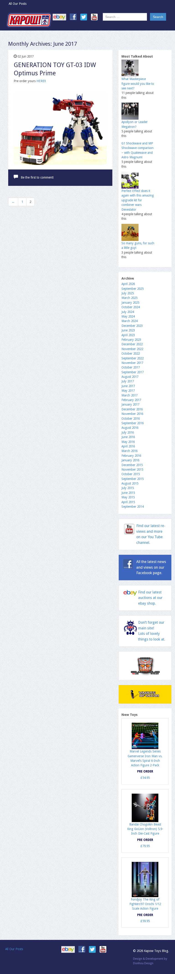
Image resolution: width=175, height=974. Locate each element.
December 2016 (132, 409)
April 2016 (128, 446)
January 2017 (130, 404)
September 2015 (132, 479)
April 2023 (128, 335)
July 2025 (127, 293)
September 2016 (132, 423)
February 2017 (131, 400)
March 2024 (129, 321)
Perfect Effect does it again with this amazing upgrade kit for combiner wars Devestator (137, 200)
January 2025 (130, 302)
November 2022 (132, 349)
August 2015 (129, 483)
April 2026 (128, 284)
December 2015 (132, 465)
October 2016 (130, 418)
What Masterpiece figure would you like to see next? (137, 83)
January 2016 (130, 460)
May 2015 (128, 497)
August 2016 (129, 427)
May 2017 (128, 390)
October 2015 (130, 474)
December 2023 (132, 326)
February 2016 (131, 455)
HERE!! (41, 81)
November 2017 (132, 363)
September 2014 (132, 506)
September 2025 (132, 288)
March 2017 (129, 395)
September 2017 (132, 372)
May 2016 (128, 442)
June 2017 (128, 386)
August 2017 (129, 376)
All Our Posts (17, 3)
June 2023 (128, 330)
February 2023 (131, 339)
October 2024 (130, 307)
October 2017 (130, 367)
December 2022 (132, 344)
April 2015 (128, 502)
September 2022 (132, 358)
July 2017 (127, 381)
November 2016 (132, 414)
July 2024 (127, 312)
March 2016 (129, 451)
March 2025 (129, 298)
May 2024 (128, 316)
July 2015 (127, 488)
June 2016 (128, 437)
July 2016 (127, 432)
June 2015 (128, 493)
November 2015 (132, 469)
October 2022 (130, 353)
